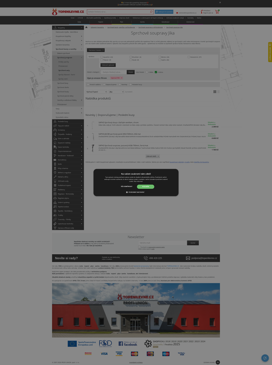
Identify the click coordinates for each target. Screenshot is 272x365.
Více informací (138, 181)
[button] (136, 192)
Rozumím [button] (145, 187)
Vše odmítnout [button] (126, 186)
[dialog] (136, 182)
